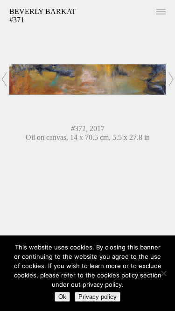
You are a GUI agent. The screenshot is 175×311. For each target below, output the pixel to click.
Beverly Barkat (42, 11)
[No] (163, 273)
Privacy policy (97, 296)
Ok (62, 296)
